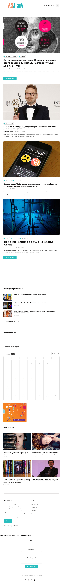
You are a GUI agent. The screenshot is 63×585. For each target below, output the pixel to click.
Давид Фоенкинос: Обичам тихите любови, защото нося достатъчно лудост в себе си (45, 480)
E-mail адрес (31, 558)
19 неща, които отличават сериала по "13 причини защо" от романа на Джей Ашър (15, 453)
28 (23, 396)
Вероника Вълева (9, 131)
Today (53, 353)
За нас (8, 521)
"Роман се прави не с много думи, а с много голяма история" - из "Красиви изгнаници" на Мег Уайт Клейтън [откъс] (16, 481)
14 (23, 380)
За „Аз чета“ (35, 504)
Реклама (34, 510)
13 (15, 380)
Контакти (34, 507)
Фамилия (31, 549)
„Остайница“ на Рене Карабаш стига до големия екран (30, 303)
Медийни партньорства (38, 516)
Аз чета (6, 188)
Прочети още (10, 78)
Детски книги (35, 513)
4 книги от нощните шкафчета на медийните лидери (30, 294)
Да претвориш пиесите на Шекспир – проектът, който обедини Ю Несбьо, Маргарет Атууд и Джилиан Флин (30, 63)
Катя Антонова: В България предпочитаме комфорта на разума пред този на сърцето (45, 453)
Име (31, 540)
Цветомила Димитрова (10, 247)
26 (7, 396)
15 (31, 380)
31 (47, 396)
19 (7, 388)
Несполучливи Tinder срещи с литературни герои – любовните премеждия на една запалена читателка (30, 185)
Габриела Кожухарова (10, 68)
